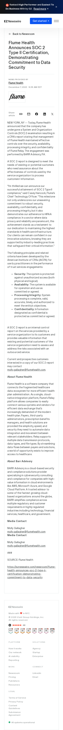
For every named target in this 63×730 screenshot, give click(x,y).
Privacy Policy (16, 701)
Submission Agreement (15, 713)
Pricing (12, 677)
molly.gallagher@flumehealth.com (26, 369)
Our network (15, 652)
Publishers (14, 681)
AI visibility (14, 656)
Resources (14, 685)
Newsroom (14, 673)
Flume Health (16, 82)
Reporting (14, 660)
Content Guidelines (14, 706)
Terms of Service (17, 698)
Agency (36, 648)
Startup (36, 652)
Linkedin (37, 673)
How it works (15, 648)
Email (35, 677)
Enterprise (38, 656)
